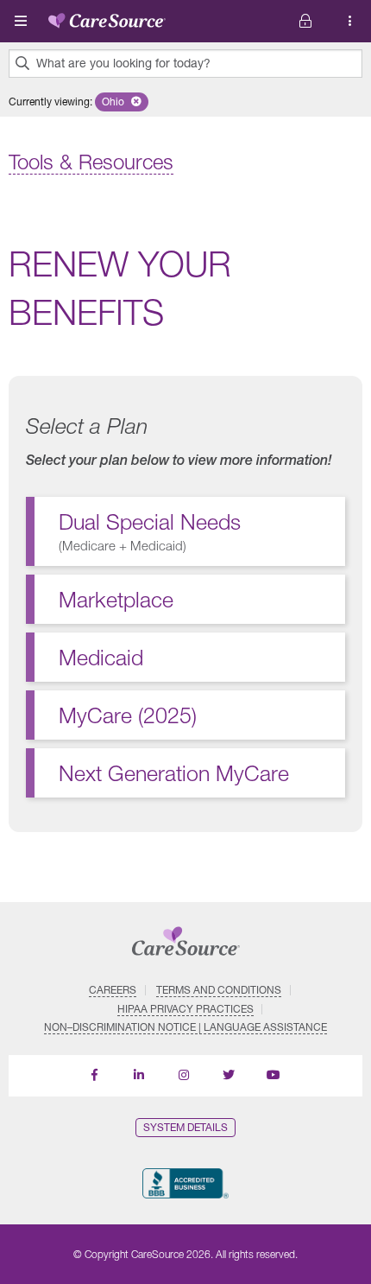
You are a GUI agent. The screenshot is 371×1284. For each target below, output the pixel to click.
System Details (185, 1127)
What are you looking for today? (123, 63)
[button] (121, 101)
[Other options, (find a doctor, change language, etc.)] (305, 21)
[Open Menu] (20, 20)
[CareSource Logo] (107, 17)
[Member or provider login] (350, 21)
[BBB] (185, 1183)
